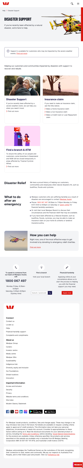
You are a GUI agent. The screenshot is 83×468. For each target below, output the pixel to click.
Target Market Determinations (64, 434)
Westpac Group (12, 343)
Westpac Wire (11, 357)
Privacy (9, 393)
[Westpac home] (5, 3)
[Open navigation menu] (78, 3)
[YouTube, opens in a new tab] (16, 411)
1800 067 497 (42, 202)
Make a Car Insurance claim (56, 112)
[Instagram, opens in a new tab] (25, 411)
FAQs (8, 328)
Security (9, 390)
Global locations (12, 375)
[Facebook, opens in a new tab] (7, 411)
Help (3, 10)
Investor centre (11, 350)
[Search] (72, 3)
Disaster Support (16, 99)
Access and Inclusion (14, 386)
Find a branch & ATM (18, 149)
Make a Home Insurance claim (57, 109)
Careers (9, 347)
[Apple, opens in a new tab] (50, 412)
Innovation (10, 378)
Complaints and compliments (17, 335)
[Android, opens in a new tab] (36, 412)
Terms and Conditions (30, 434)
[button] (78, 464)
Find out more (21, 53)
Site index (9, 400)
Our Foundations (12, 371)
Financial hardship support (16, 332)
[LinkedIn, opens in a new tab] (21, 411)
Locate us (9, 325)
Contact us (10, 321)
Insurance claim (54, 99)
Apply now (67, 293)
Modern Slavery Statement (16, 404)
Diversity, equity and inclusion (17, 368)
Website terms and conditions (17, 397)
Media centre (11, 354)
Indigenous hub (12, 364)
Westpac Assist (66, 199)
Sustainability (11, 361)
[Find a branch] (50, 293)
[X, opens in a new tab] (12, 411)
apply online (64, 205)
